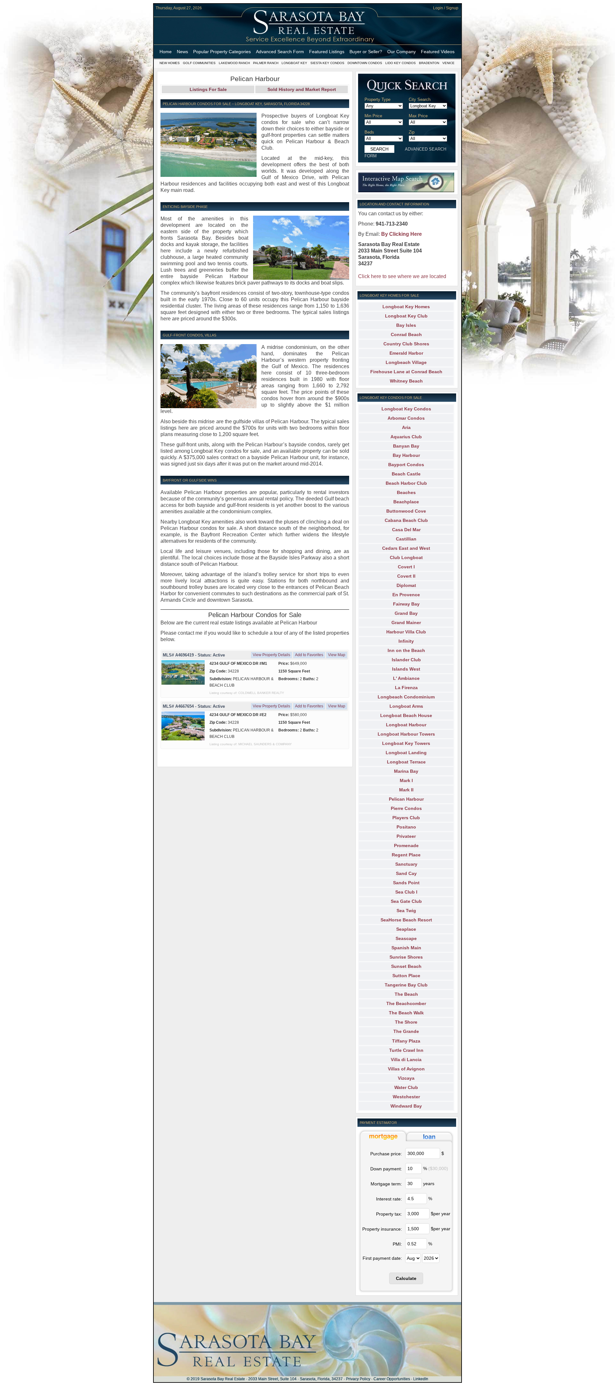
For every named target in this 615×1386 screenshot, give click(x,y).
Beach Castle (406, 473)
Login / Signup (445, 8)
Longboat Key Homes (406, 306)
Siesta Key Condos (327, 63)
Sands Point (406, 882)
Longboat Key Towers (406, 743)
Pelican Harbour (406, 799)
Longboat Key (294, 63)
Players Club (406, 817)
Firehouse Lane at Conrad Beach (406, 371)
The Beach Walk (406, 1012)
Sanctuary (406, 864)
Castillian (406, 538)
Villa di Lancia (406, 1059)
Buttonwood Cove (406, 511)
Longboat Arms (406, 706)
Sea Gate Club (406, 901)
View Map (336, 655)
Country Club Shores (406, 343)
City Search (419, 99)
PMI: (397, 1244)
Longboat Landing (406, 752)
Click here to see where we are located (402, 276)
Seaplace (406, 929)
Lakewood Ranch (234, 63)
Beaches (406, 492)
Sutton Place (406, 975)
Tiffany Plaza (406, 1041)
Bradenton (429, 63)
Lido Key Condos (400, 63)
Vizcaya (406, 1078)
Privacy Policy (358, 1379)
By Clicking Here (401, 234)
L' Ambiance (406, 678)
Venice (448, 63)
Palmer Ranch (265, 63)
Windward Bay (406, 1106)
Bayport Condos (406, 464)
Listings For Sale (208, 89)
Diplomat (406, 585)
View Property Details (271, 655)
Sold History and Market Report (301, 89)
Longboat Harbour (406, 724)
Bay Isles (406, 325)
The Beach (406, 994)
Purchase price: (386, 1153)
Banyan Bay (406, 446)
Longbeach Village (406, 362)
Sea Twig (406, 910)
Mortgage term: (386, 1183)
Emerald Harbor (406, 353)
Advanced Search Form (280, 51)
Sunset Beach (406, 966)
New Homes (170, 63)
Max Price (418, 115)
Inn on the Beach (406, 650)
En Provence (406, 594)
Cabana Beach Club (406, 520)
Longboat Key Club (406, 315)
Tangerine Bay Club (406, 984)
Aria (406, 427)
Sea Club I (406, 892)
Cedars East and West (406, 548)
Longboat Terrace (406, 761)
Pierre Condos (406, 808)
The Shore (406, 1022)
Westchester (406, 1096)
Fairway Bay (406, 603)
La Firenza (406, 687)
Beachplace (406, 501)
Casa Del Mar (406, 529)
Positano (406, 826)
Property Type (377, 99)
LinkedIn (420, 1379)
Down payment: (386, 1168)
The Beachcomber (406, 1003)
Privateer (406, 836)
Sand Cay (406, 873)
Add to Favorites (309, 655)
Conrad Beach (406, 334)
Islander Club (406, 659)
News (182, 51)
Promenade (406, 845)
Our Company (401, 51)
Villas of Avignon (406, 1068)
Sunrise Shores (406, 957)
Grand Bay (406, 613)
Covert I (406, 566)
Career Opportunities (391, 1379)
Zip (411, 132)
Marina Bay (406, 771)
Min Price (373, 115)
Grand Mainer (406, 622)
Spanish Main (406, 947)
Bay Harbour (406, 455)
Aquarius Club (406, 436)
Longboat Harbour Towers (406, 734)
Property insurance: (382, 1229)
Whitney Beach (406, 381)
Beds (369, 132)
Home (166, 51)
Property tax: (389, 1214)
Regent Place (406, 854)
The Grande (406, 1031)
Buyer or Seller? (365, 51)
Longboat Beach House (406, 715)
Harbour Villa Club (406, 631)
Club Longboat (406, 557)
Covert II (406, 576)
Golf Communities (199, 63)
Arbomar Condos (406, 418)
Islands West (406, 669)
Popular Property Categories (222, 51)
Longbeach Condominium (406, 696)
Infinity (406, 641)
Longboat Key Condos (406, 408)
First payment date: (382, 1258)
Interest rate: (389, 1198)
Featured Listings (326, 51)
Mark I (406, 780)
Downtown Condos (365, 63)
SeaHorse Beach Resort (406, 919)
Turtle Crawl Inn (406, 1050)
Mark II (406, 789)
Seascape (406, 938)
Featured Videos (438, 51)
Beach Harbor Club (406, 483)
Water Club (406, 1087)
